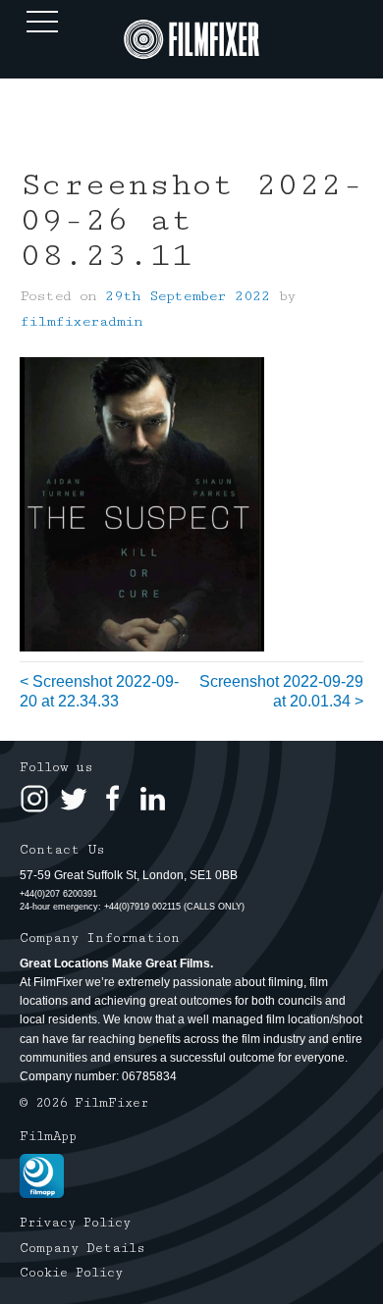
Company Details (82, 1248)
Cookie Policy (71, 1272)
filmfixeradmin (81, 321)
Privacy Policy (75, 1222)
